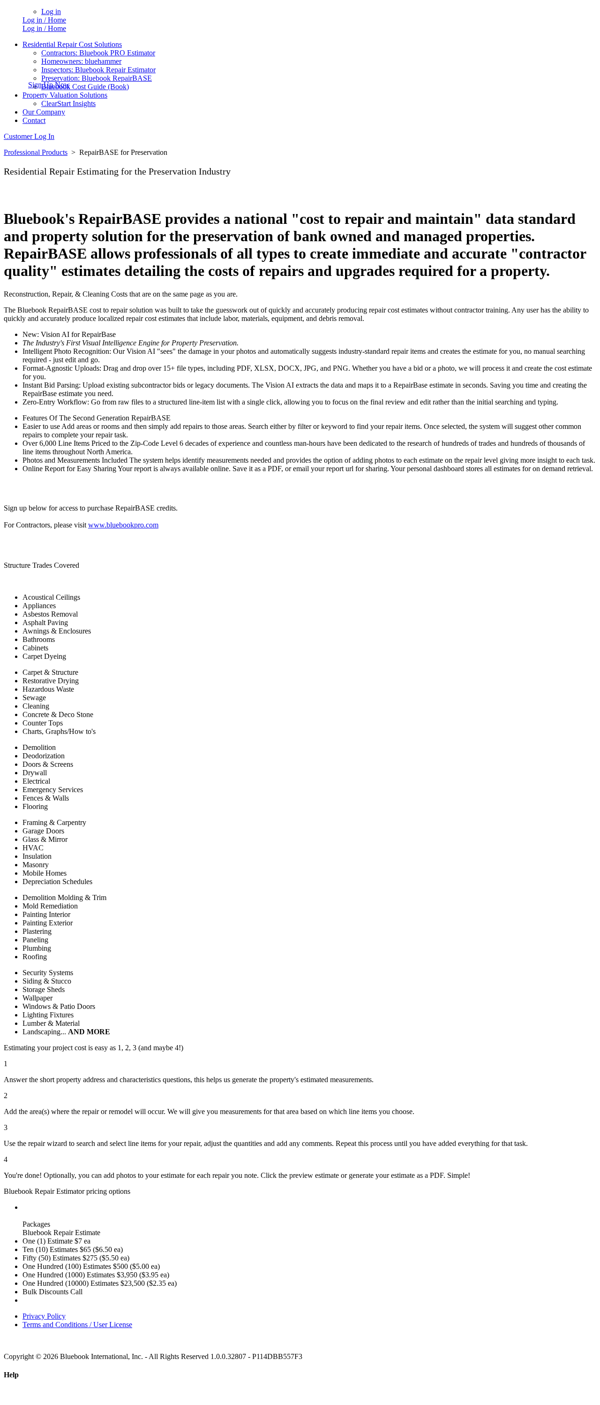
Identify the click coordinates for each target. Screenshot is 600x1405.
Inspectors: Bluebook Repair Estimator (98, 70)
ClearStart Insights (68, 103)
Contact (33, 120)
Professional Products (36, 152)
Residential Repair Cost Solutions (72, 44)
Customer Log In (29, 136)
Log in (51, 11)
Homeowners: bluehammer (81, 61)
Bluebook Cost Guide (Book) (85, 87)
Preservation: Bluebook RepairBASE (96, 78)
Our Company (43, 112)
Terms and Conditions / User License (77, 1325)
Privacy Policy (44, 1316)
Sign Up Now (49, 85)
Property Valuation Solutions (64, 95)
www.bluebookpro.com (123, 525)
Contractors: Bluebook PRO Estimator (98, 53)
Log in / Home (44, 20)
